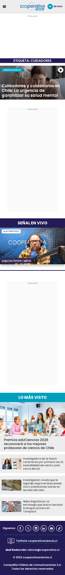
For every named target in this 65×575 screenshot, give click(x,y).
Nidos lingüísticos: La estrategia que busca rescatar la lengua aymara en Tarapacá (43, 506)
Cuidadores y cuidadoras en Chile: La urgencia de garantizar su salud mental (31, 91)
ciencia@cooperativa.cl (44, 550)
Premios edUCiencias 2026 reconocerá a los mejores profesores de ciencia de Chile (29, 444)
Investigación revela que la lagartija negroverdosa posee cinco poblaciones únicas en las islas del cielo (42, 485)
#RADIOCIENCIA (12, 69)
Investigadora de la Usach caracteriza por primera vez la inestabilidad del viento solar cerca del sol (43, 463)
